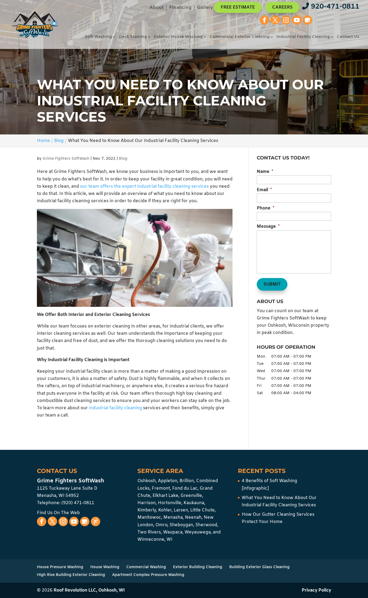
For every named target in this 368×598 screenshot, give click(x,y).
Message (268, 226)
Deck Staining (133, 37)
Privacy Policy (316, 590)
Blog (123, 158)
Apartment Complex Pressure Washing (148, 575)
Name (265, 172)
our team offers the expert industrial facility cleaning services (144, 186)
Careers (282, 7)
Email (264, 190)
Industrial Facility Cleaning (303, 37)
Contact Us (348, 37)
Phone (265, 208)
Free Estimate (238, 7)
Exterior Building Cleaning (197, 567)
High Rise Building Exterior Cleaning (71, 575)
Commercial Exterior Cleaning (239, 37)
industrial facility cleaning (115, 408)
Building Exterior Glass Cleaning (259, 567)
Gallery (205, 8)
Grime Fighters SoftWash (66, 158)
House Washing (104, 567)
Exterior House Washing (178, 37)
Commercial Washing (146, 567)
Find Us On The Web (58, 513)
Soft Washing (98, 37)
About (157, 8)
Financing (180, 8)
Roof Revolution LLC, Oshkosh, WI (89, 590)
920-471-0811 (334, 7)
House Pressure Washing (60, 567)
